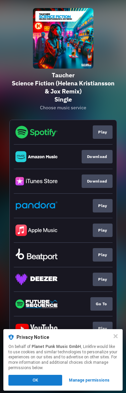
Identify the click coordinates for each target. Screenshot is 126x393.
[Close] (115, 336)
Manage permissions (89, 380)
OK (35, 380)
